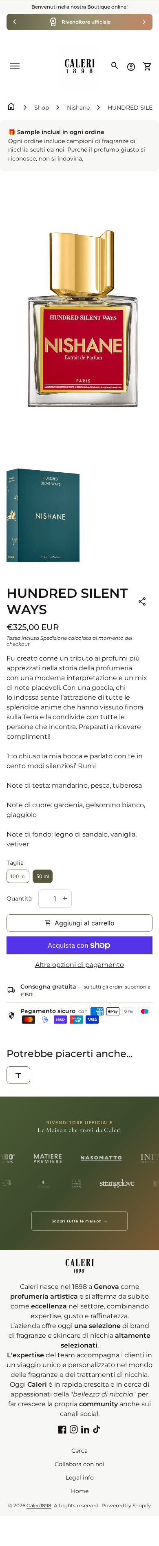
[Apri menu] (15, 66)
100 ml (18, 876)
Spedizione (53, 638)
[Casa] (79, 66)
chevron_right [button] (144, 22)
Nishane (78, 107)
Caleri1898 (38, 1505)
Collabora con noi (79, 1464)
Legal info (80, 1477)
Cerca (79, 1450)
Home (79, 1491)
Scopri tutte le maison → (79, 1221)
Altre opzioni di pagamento (79, 965)
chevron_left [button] (15, 22)
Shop (41, 107)
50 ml (42, 876)
